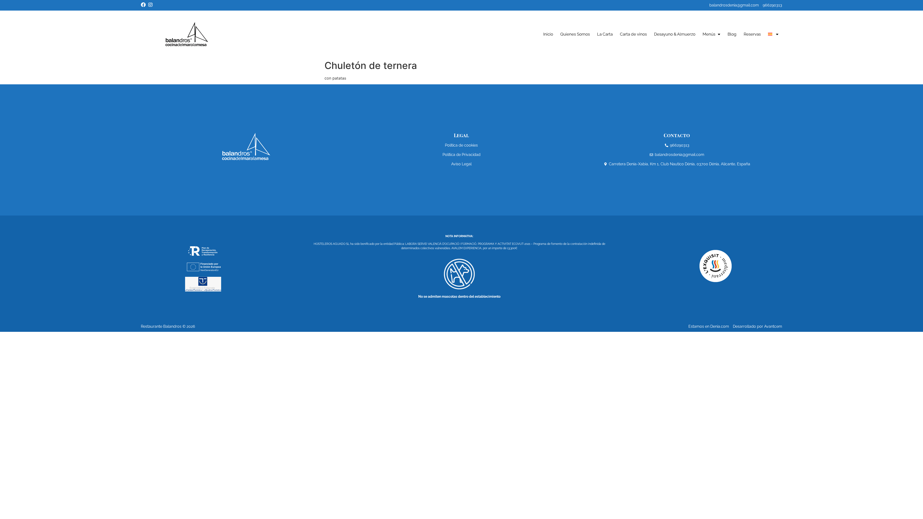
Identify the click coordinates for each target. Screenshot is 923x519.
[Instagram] (150, 4)
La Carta (605, 34)
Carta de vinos (633, 34)
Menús (709, 34)
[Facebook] (143, 4)
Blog (732, 34)
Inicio (548, 34)
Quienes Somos (575, 34)
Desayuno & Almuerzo (674, 34)
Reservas (752, 34)
